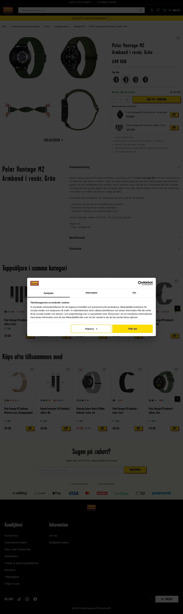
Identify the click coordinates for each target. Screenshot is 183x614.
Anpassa (89, 328)
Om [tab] (134, 292)
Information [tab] (91, 292)
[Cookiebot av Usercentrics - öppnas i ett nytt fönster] (140, 283)
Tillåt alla (132, 328)
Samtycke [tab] (49, 293)
